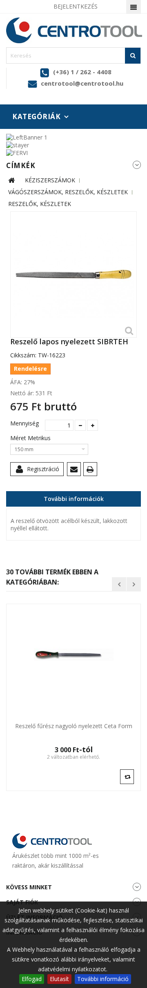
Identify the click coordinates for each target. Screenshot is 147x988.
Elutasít (59, 979)
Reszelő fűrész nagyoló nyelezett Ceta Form (73, 726)
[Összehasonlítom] (127, 776)
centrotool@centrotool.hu (82, 83)
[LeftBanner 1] (26, 136)
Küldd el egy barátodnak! (75, 470)
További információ (103, 979)
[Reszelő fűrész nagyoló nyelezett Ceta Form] (73, 655)
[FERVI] (17, 152)
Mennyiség (24, 423)
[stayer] (17, 144)
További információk (74, 499)
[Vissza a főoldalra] (11, 180)
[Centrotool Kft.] (73, 30)
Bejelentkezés (75, 6)
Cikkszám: (23, 355)
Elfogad (32, 979)
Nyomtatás (92, 470)
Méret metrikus (31, 438)
